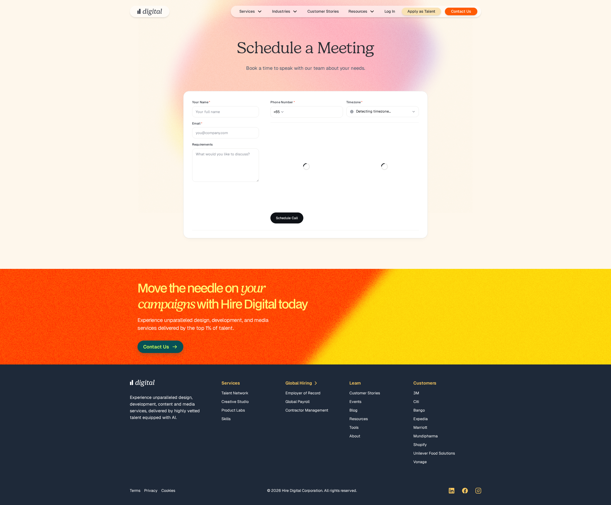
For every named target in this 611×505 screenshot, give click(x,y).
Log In (390, 11)
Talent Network (234, 393)
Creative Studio (235, 401)
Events (355, 401)
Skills (226, 418)
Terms (135, 490)
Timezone (354, 102)
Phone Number (282, 102)
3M (416, 393)
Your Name (201, 102)
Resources (358, 418)
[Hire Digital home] (149, 11)
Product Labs (233, 410)
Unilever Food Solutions (434, 453)
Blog (353, 410)
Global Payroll (297, 401)
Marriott (420, 427)
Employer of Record (303, 393)
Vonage (420, 461)
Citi (416, 401)
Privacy (151, 490)
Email (197, 123)
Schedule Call (287, 218)
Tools (353, 427)
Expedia (420, 418)
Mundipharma (425, 436)
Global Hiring (298, 383)
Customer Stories (323, 11)
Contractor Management (306, 410)
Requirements (202, 144)
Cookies (168, 490)
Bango (419, 410)
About (354, 436)
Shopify (420, 444)
